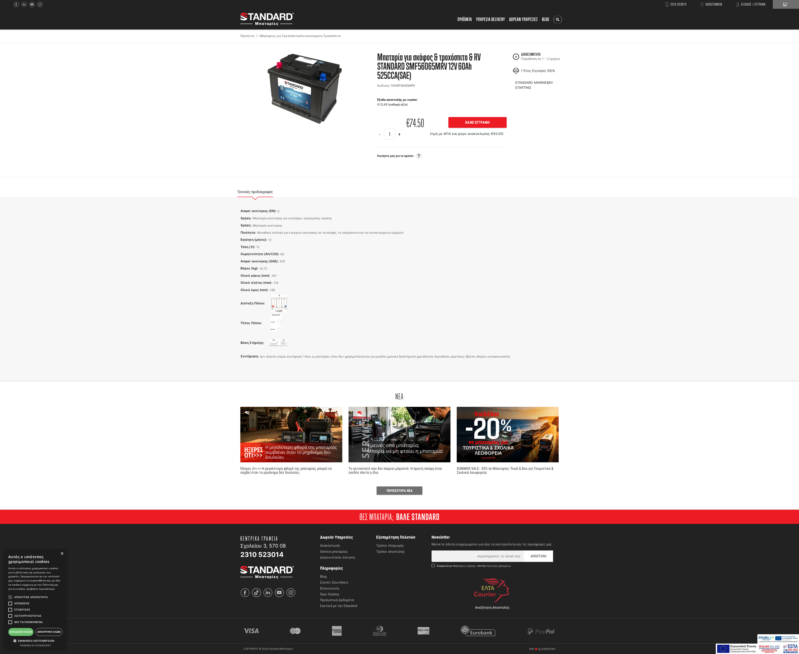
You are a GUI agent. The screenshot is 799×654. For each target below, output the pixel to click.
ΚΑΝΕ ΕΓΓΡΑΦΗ (477, 122)
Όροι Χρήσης (330, 594)
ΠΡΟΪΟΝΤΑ (465, 19)
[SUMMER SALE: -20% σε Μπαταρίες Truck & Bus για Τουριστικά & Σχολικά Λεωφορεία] (508, 434)
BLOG (545, 19)
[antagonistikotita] (757, 649)
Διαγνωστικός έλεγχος (337, 557)
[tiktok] (257, 592)
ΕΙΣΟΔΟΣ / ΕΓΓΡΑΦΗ (753, 4)
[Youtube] (280, 592)
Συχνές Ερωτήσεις (334, 582)
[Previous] (379, 134)
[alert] (35, 599)
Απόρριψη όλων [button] (49, 632)
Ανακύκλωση (330, 545)
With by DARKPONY (542, 648)
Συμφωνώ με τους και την (474, 566)
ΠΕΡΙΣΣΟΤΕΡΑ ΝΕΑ (400, 490)
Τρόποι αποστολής (390, 551)
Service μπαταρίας (334, 551)
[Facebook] (17, 4)
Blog (323, 576)
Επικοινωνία (329, 588)
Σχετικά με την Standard (338, 605)
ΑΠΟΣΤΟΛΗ (538, 556)
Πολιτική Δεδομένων (498, 566)
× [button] (61, 553)
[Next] (399, 134)
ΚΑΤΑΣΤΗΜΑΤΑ (714, 4)
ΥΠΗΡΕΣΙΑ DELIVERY (490, 19)
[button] (35, 641)
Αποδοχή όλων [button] (21, 632)
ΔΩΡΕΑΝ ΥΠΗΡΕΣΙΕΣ (523, 19)
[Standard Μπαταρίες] (267, 19)
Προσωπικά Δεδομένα (337, 600)
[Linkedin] (25, 4)
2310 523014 (678, 4)
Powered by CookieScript (35, 645)
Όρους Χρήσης (467, 566)
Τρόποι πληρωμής (390, 545)
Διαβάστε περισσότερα (41, 589)
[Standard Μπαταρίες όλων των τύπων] (267, 572)
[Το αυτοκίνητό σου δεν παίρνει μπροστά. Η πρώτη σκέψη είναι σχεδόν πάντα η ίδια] (399, 434)
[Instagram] (41, 4)
